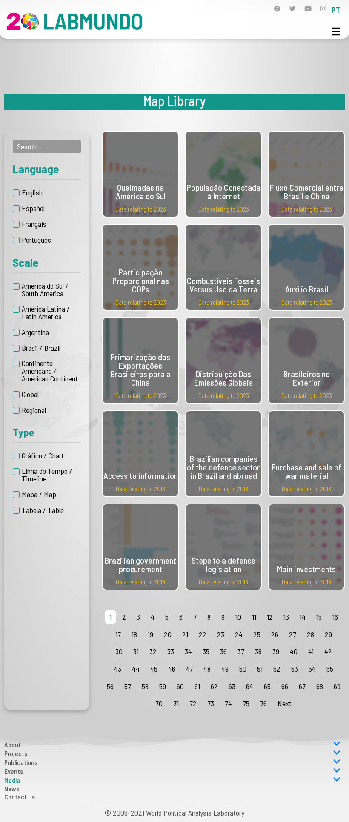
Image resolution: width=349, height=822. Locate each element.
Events (13, 771)
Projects (15, 753)
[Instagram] (323, 8)
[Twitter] (292, 8)
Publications (20, 762)
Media (12, 780)
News (11, 789)
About (12, 744)
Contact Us (19, 797)
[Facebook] (277, 8)
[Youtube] (307, 8)
